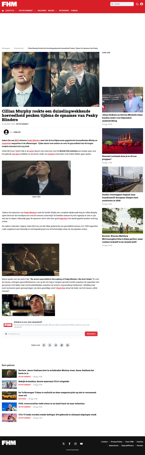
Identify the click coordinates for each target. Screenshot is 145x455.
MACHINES (42, 11)
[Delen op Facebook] (44, 345)
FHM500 (74, 11)
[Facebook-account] (69, 443)
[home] (3, 11)
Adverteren (113, 446)
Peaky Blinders (33, 140)
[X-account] (63, 443)
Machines (22, 399)
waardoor (63, 218)
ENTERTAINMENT (26, 11)
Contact (104, 442)
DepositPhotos (128, 446)
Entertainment (22, 124)
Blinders (33, 212)
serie (31, 151)
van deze (16, 154)
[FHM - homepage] (9, 4)
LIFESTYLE (10, 11)
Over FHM (129, 442)
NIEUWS (51, 11)
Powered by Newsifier (72, 450)
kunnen (51, 154)
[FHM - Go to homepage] (9, 443)
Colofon (140, 442)
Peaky (26, 212)
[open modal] (141, 4)
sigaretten (6, 143)
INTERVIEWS (64, 11)
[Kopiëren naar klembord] (62, 345)
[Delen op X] (50, 345)
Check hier (60, 288)
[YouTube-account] (81, 443)
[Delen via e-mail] (67, 345)
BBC (16, 140)
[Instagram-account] (75, 443)
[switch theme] (137, 4)
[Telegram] (56, 345)
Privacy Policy (116, 442)
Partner (140, 446)
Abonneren (91, 334)
